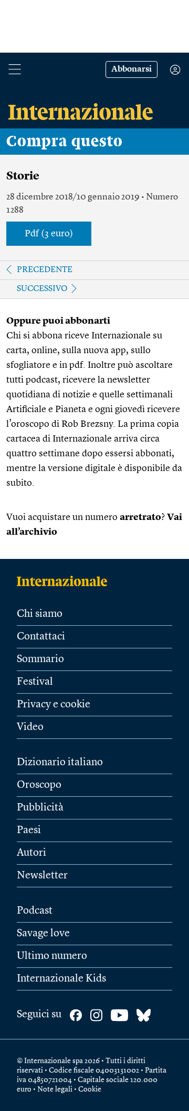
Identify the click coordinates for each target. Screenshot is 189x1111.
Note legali (54, 1089)
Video (30, 727)
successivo (42, 289)
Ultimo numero (52, 956)
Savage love (43, 933)
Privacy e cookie (53, 704)
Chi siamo (39, 614)
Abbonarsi (131, 69)
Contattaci (41, 637)
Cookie (89, 1089)
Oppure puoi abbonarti (58, 321)
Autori (31, 853)
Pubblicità (40, 808)
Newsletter (42, 875)
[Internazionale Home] (65, 581)
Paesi (29, 830)
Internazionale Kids (61, 979)
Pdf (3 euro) (49, 233)
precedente (44, 270)
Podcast (34, 911)
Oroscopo (39, 785)
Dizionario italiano (60, 762)
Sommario (40, 659)
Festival (35, 682)
